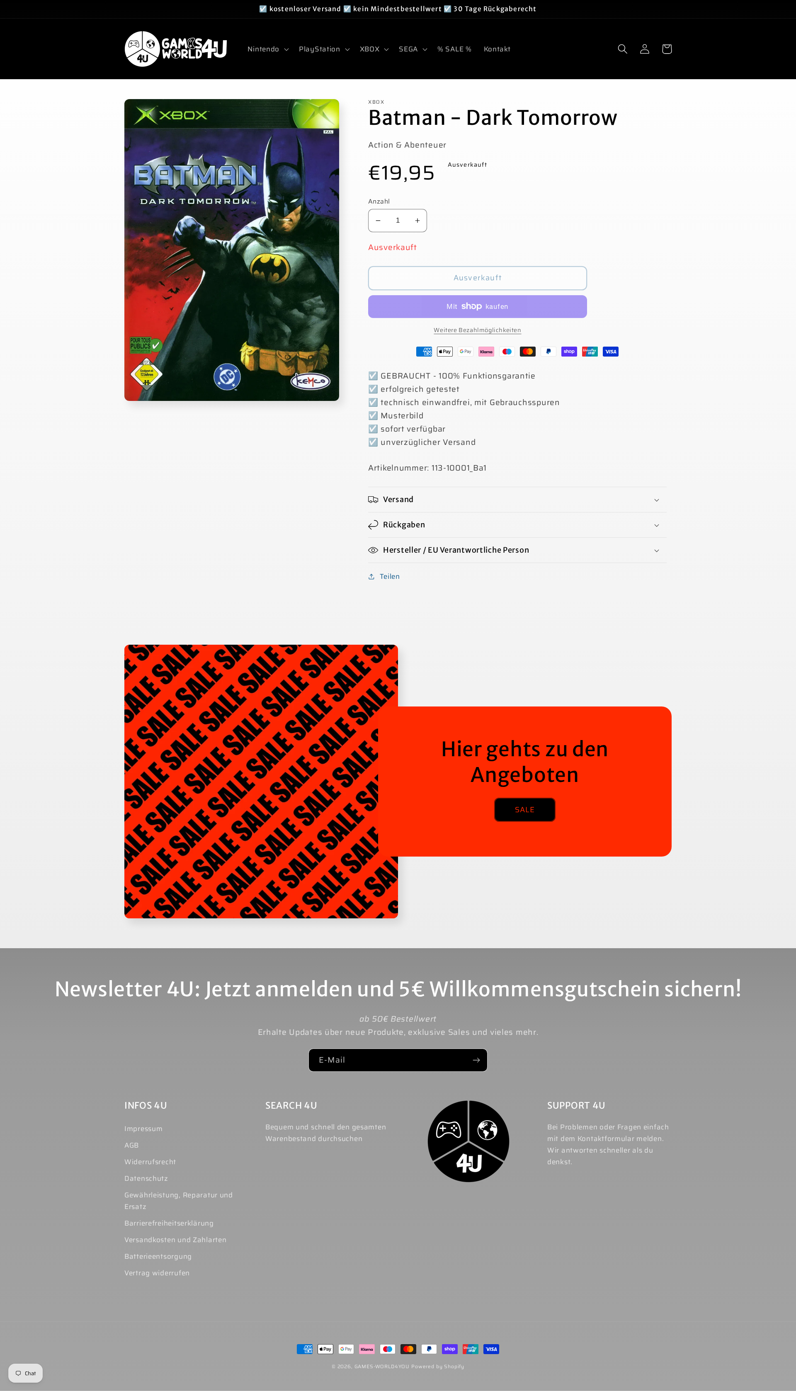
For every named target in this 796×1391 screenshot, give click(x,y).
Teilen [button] (390, 576)
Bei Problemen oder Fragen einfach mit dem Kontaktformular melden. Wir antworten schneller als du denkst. (608, 1144)
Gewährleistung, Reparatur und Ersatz (178, 1201)
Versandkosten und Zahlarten (175, 1239)
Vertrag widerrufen (157, 1272)
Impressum (143, 1128)
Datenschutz (146, 1178)
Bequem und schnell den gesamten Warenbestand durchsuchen (325, 1133)
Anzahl (379, 201)
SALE (525, 810)
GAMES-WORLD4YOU (382, 1366)
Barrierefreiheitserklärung (169, 1223)
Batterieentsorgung (158, 1256)
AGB (131, 1145)
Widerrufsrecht (150, 1161)
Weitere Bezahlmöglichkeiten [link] (477, 330)
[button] (267, 49)
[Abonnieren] (476, 1060)
